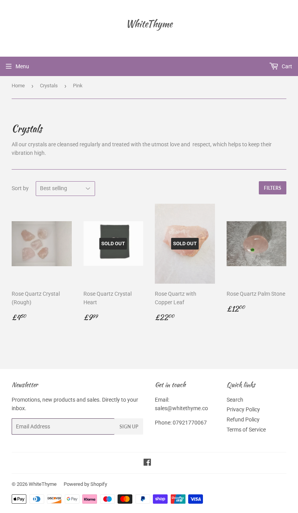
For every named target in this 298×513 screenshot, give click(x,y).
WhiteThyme (149, 24)
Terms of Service (246, 429)
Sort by (20, 188)
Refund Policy (243, 419)
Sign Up (129, 427)
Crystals (49, 85)
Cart (286, 66)
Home (18, 85)
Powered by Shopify (85, 484)
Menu (22, 66)
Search (235, 400)
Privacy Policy (243, 409)
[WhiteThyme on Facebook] (147, 463)
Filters (272, 188)
